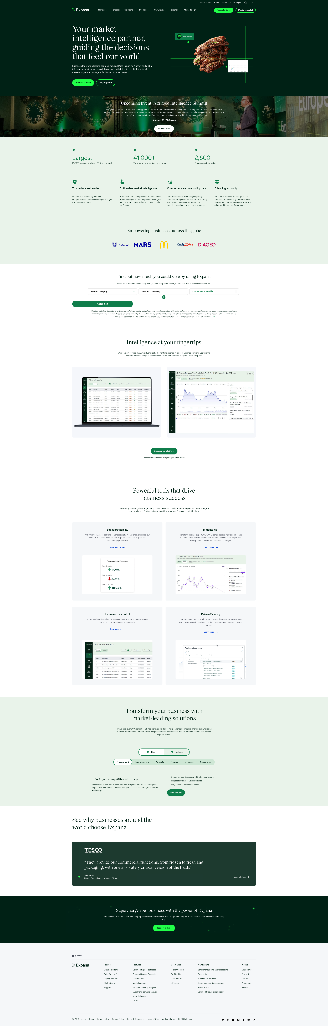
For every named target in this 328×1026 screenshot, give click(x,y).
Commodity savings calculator (210, 992)
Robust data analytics (207, 979)
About (202, 3)
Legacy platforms (111, 979)
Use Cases (176, 965)
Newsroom (247, 983)
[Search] (252, 3)
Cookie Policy (118, 1019)
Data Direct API (110, 974)
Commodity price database (144, 970)
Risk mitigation (177, 970)
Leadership (247, 970)
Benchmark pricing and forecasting (213, 970)
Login (238, 3)
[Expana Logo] (80, 10)
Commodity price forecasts (144, 974)
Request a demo (224, 10)
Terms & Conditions (135, 1019)
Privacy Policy (103, 1019)
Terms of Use (152, 1019)
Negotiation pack (140, 996)
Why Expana (203, 965)
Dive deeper (176, 793)
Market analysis (139, 983)
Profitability (176, 974)
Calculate (102, 304)
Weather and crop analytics (144, 988)
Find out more (164, 129)
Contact (224, 3)
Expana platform (111, 970)
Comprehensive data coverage (211, 983)
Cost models (138, 979)
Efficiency (175, 983)
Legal (91, 1019)
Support (231, 3)
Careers (210, 3)
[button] (163, 297)
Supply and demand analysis (145, 992)
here (213, 317)
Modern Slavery (168, 1019)
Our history (247, 974)
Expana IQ (202, 974)
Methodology (110, 983)
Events (216, 3)
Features (137, 965)
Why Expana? (105, 83)
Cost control (176, 979)
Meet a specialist (245, 10)
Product (107, 965)
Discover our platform (164, 451)
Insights (245, 979)
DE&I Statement (185, 1019)
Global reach (203, 988)
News (135, 1001)
